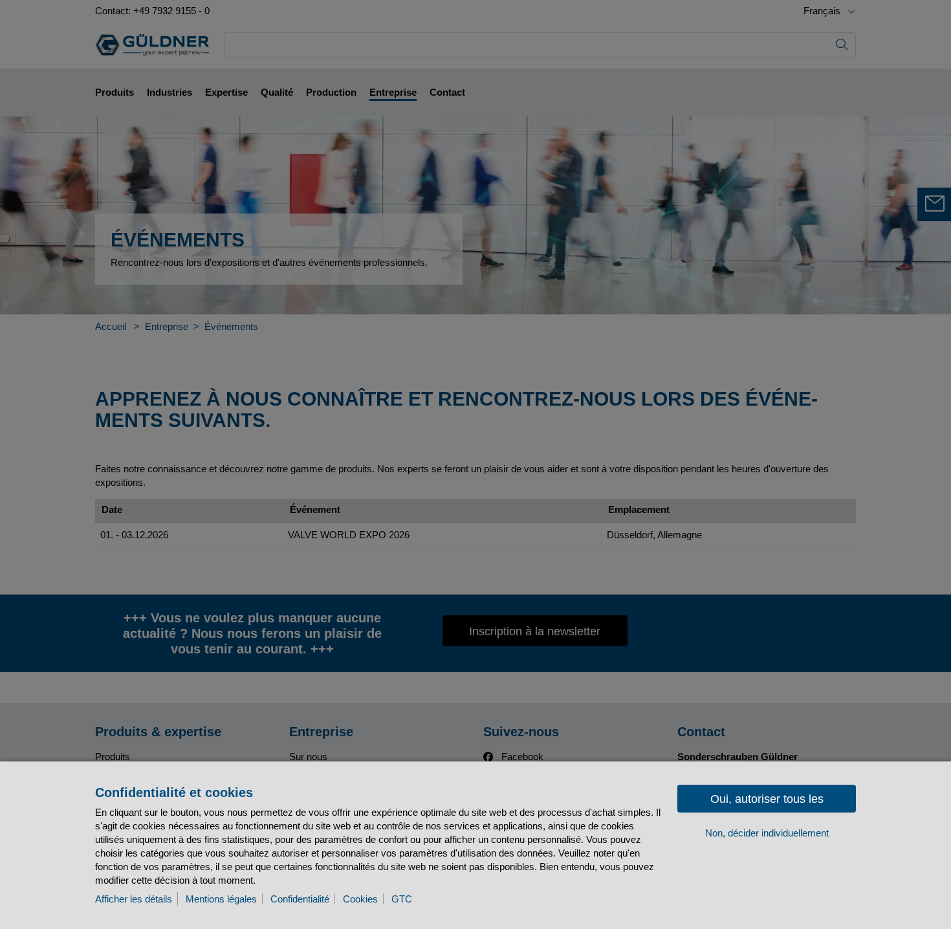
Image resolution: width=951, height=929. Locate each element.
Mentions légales (221, 898)
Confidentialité (299, 898)
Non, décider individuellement (767, 832)
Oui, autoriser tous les (767, 798)
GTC (401, 898)
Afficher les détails (133, 898)
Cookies (360, 898)
